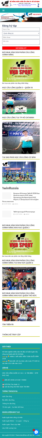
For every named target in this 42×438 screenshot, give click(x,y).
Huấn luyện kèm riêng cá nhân (12, 417)
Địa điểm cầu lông (8, 400)
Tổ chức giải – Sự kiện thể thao (13, 407)
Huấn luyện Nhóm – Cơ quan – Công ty (15, 421)
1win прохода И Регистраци (24, 211)
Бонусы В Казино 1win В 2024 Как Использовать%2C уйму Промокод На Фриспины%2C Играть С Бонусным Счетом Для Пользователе (21, 197)
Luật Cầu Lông (7, 396)
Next (37, 17)
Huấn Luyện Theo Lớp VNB (11, 424)
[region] (21, 17)
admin (16, 204)
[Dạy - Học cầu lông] (21, 7)
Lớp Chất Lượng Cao (9, 428)
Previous (4, 17)
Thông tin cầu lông (8, 403)
